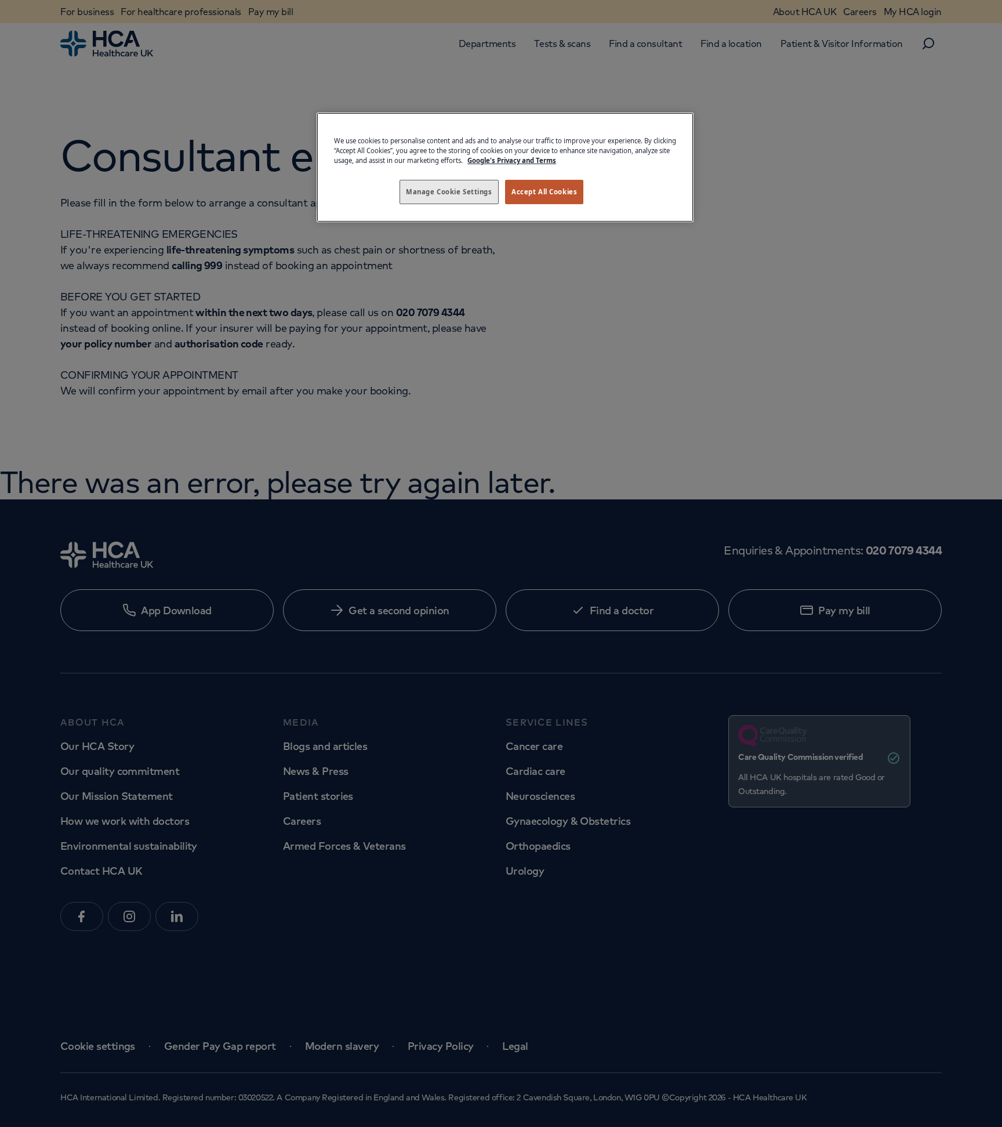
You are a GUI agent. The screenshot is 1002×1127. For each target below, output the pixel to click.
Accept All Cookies (544, 191)
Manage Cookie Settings (449, 191)
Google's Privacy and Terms (511, 160)
